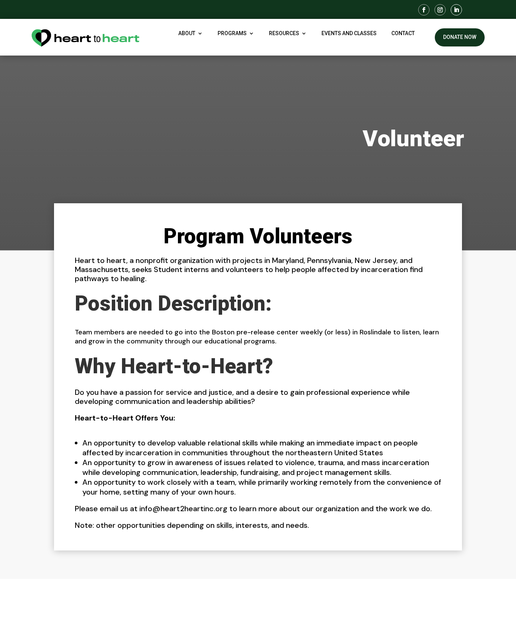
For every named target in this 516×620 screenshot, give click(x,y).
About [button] (186, 33)
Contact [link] (403, 33)
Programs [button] (232, 33)
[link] (423, 9)
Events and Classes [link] (349, 33)
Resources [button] (284, 33)
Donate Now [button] (459, 37)
